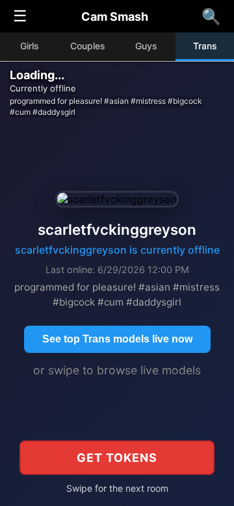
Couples (87, 45)
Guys (146, 45)
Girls (29, 45)
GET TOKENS (117, 457)
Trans (205, 45)
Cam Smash (114, 16)
